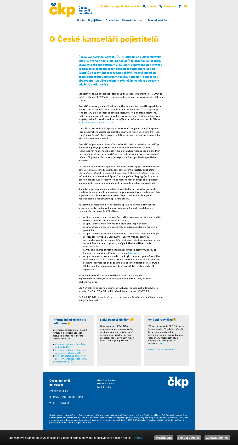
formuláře (133, 253)
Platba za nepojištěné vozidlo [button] (120, 6)
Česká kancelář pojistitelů (85, 10)
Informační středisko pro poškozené (69, 321)
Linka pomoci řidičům (115, 319)
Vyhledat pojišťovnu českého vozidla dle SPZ (70, 346)
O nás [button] (81, 20)
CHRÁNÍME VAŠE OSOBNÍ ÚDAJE (66, 397)
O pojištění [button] (95, 20)
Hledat (151, 6)
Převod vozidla (157, 20)
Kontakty (170, 6)
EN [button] (185, 6)
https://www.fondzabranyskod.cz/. (96, 122)
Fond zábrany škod (160, 319)
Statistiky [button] (112, 20)
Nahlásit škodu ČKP (65, 361)
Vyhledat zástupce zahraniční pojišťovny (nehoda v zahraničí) (71, 357)
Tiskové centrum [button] (133, 20)
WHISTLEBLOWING (59, 403)
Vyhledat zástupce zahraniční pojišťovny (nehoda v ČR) (70, 351)
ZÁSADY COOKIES (58, 391)
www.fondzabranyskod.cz (163, 349)
